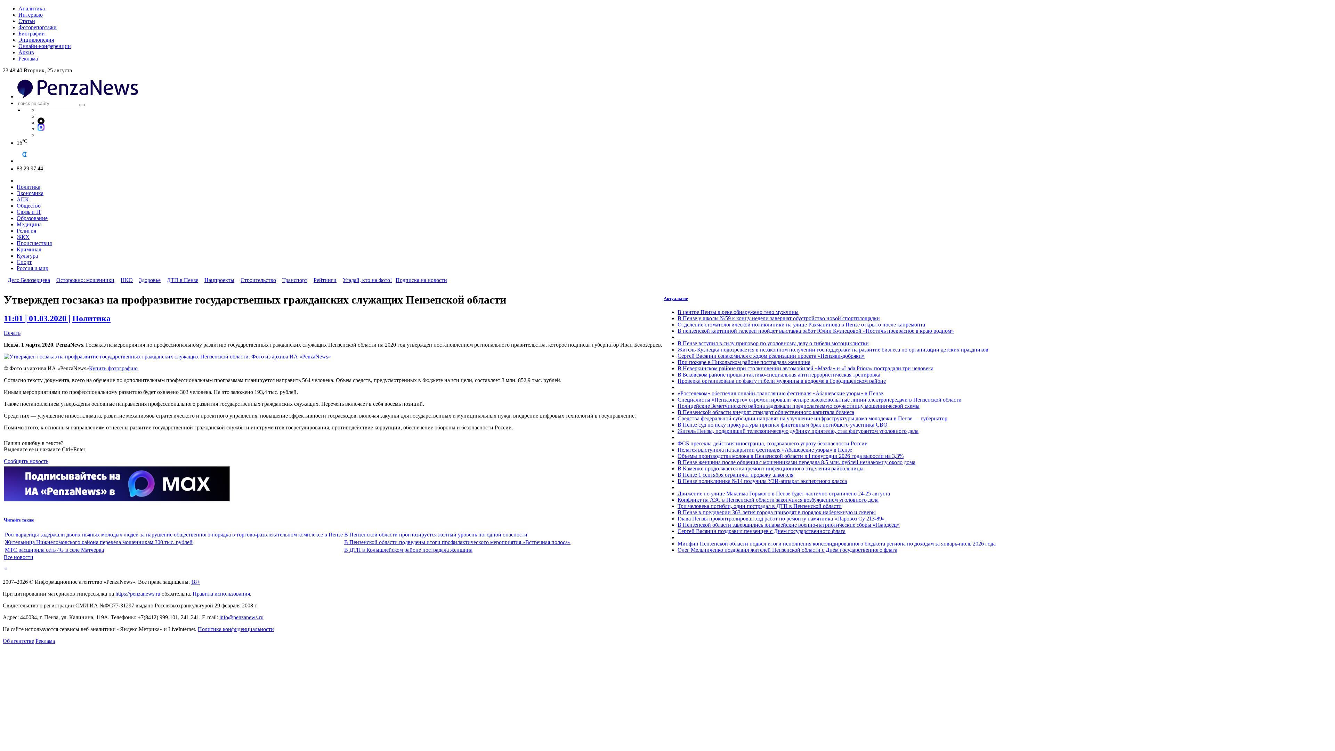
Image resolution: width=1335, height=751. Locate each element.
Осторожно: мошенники (85, 280)
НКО (127, 280)
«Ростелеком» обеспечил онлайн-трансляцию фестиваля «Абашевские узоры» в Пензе (780, 393)
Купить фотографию (113, 368)
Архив (26, 52)
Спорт (24, 262)
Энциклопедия (36, 40)
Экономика (30, 193)
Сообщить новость (26, 461)
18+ (195, 582)
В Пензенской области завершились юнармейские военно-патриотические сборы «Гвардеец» (789, 525)
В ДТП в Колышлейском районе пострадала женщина (408, 550)
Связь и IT (29, 212)
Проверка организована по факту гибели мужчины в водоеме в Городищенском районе (782, 381)
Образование (32, 218)
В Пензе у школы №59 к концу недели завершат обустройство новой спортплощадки (779, 318)
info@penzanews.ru (241, 617)
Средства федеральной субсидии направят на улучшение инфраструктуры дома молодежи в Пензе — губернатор (812, 418)
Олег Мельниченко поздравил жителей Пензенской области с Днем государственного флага (787, 550)
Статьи (26, 21)
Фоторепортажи (37, 27)
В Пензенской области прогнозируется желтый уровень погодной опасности (435, 535)
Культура (27, 256)
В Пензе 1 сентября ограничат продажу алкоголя (735, 475)
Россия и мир (32, 268)
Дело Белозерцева (29, 280)
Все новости (18, 557)
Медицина (29, 224)
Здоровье (150, 280)
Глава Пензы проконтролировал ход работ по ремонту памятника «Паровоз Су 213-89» (781, 519)
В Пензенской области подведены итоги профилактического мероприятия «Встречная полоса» (457, 542)
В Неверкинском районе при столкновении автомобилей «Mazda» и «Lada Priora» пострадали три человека (805, 368)
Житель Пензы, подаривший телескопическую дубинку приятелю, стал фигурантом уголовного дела (798, 431)
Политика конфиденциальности (236, 629)
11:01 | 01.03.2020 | (37, 318)
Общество (29, 206)
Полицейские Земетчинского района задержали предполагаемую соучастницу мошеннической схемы (799, 406)
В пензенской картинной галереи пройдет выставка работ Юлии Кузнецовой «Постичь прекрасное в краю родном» (816, 331)
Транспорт (294, 280)
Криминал (29, 249)
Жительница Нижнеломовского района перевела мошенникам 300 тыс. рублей (99, 542)
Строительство (258, 280)
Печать (12, 333)
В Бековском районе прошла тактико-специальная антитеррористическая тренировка (779, 375)
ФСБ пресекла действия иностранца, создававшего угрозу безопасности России (773, 443)
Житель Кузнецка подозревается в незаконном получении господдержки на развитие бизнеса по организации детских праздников (833, 350)
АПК (23, 199)
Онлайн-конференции (44, 46)
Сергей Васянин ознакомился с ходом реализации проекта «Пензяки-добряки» (771, 356)
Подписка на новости (421, 280)
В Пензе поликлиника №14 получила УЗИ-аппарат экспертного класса (762, 481)
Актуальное (676, 298)
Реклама (28, 59)
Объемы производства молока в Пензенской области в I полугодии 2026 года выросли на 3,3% (791, 456)
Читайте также (19, 520)
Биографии (31, 34)
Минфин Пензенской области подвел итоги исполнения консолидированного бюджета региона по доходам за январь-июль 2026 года (837, 544)
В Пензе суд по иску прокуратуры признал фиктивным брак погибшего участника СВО (783, 425)
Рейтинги (325, 280)
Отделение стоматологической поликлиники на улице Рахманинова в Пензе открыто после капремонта (801, 325)
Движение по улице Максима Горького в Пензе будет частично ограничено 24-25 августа (784, 493)
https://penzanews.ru (137, 594)
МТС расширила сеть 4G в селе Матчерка (54, 550)
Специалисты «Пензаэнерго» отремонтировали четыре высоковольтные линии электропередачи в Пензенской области (820, 400)
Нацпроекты (219, 280)
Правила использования (221, 594)
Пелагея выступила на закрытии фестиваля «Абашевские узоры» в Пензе (765, 450)
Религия (26, 231)
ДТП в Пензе (182, 280)
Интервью (30, 15)
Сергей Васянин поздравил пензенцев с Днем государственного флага (762, 531)
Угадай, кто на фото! (367, 280)
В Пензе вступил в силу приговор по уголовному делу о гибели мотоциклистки (773, 343)
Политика (28, 187)
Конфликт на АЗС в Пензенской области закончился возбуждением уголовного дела (778, 500)
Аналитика (31, 8)
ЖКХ (23, 237)
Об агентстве (18, 641)
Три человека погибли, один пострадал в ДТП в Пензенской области (760, 506)
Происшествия (34, 243)
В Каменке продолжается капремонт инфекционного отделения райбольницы (771, 468)
